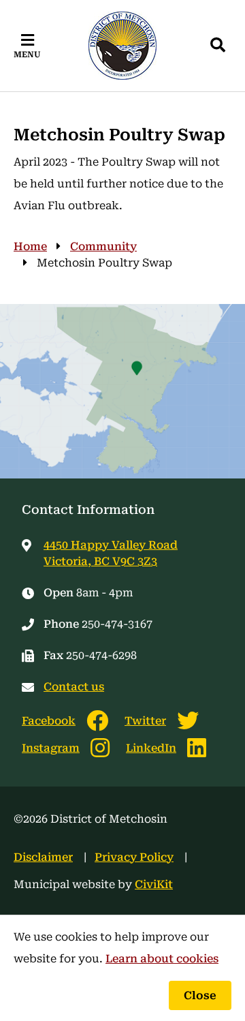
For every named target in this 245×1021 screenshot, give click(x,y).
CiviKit (154, 884)
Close (200, 995)
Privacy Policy (134, 857)
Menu (27, 54)
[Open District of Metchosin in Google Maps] (122, 391)
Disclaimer (43, 857)
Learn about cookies (161, 958)
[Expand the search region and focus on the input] (217, 45)
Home (30, 246)
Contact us (74, 686)
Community (103, 246)
